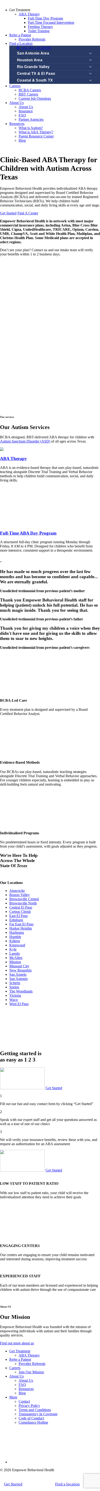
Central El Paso (20, 907)
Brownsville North (23, 903)
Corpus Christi (20, 912)
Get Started (8, 213)
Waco (13, 1000)
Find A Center (27, 213)
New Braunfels (20, 970)
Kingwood (17, 945)
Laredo (14, 953)
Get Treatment (19, 1351)
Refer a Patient (20, 35)
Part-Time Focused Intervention (51, 22)
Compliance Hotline (33, 1422)
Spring (14, 987)
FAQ (22, 115)
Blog (22, 140)
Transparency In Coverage (38, 1414)
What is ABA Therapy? (36, 132)
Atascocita (17, 891)
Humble (15, 937)
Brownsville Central (24, 899)
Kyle (13, 949)
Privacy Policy (29, 1406)
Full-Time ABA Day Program (28, 533)
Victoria (15, 995)
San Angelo (18, 974)
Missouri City (19, 966)
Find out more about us (17, 1343)
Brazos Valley (19, 895)
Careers (14, 86)
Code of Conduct (31, 1418)
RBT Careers (28, 94)
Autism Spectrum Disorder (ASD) (25, 441)
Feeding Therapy (40, 27)
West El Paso (19, 1004)
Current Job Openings (35, 98)
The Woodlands (21, 991)
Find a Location (21, 43)
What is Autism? (31, 128)
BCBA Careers (30, 90)
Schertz (14, 983)
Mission (15, 962)
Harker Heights (20, 928)
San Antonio (18, 979)
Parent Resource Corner (36, 136)
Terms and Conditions (35, 1410)
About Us (16, 103)
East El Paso (18, 916)
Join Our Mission (31, 1372)
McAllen (15, 958)
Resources (16, 124)
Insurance (26, 111)
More (13, 1397)
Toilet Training (39, 31)
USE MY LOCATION (35, 48)
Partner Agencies (31, 119)
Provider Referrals (32, 39)
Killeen (14, 941)
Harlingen (16, 932)
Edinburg (16, 920)
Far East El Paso (21, 924)
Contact (24, 1401)
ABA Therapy (29, 14)
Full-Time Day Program (45, 18)
